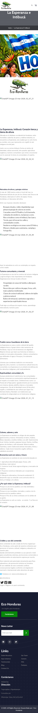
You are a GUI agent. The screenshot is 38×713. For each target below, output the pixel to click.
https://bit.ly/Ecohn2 (16, 697)
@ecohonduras (5, 578)
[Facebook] (6, 582)
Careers (23, 659)
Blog (2, 665)
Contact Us (5, 668)
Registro (9, 585)
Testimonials (5, 662)
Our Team (24, 655)
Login (2, 585)
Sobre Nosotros (6, 655)
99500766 (5, 682)
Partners (24, 665)
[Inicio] (6, 5)
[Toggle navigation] (36, 5)
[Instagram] (9, 642)
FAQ (22, 662)
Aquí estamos (6, 659)
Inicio (10, 28)
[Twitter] (2, 582)
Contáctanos (9, 614)
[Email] (10, 582)
